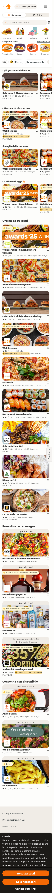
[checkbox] (7, 49)
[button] (6, 6)
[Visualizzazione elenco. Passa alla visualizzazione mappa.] (49, 23)
